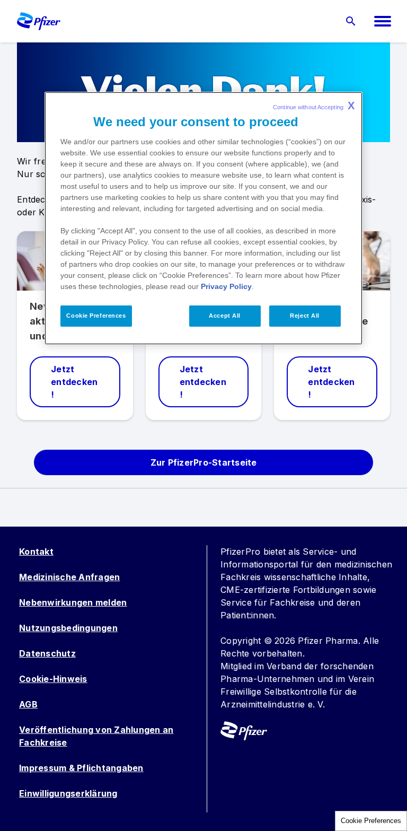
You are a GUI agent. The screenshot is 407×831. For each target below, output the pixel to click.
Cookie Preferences (371, 821)
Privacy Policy (226, 286)
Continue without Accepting (314, 105)
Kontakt (36, 551)
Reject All (305, 315)
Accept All (225, 315)
